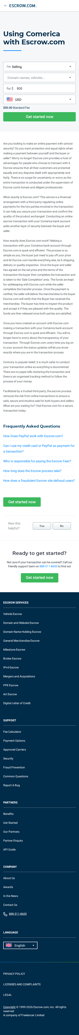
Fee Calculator (12, 731)
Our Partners (11, 831)
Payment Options (14, 740)
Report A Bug (11, 785)
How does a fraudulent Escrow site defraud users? (39, 481)
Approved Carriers (14, 749)
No (62, 526)
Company (10, 866)
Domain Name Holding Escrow (22, 631)
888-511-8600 (48, 566)
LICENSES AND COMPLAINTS (22, 984)
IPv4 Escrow (11, 667)
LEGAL (7, 994)
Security (8, 758)
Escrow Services (16, 602)
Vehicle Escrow (12, 614)
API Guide (9, 849)
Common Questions (15, 776)
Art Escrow (10, 694)
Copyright (9, 1007)
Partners (10, 802)
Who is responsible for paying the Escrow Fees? (37, 461)
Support (9, 720)
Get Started (10, 822)
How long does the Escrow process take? (32, 471)
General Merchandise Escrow (21, 640)
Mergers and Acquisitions (19, 676)
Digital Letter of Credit (17, 703)
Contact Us (10, 904)
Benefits (8, 813)
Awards (8, 887)
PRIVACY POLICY (14, 973)
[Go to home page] (25, 6)
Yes (42, 526)
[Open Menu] (5, 6)
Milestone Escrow (14, 649)
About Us (9, 878)
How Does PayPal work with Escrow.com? (33, 436)
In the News (10, 896)
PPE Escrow (10, 685)
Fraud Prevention (14, 767)
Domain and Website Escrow (21, 622)
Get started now (39, 116)
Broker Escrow (12, 658)
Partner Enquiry (13, 840)
